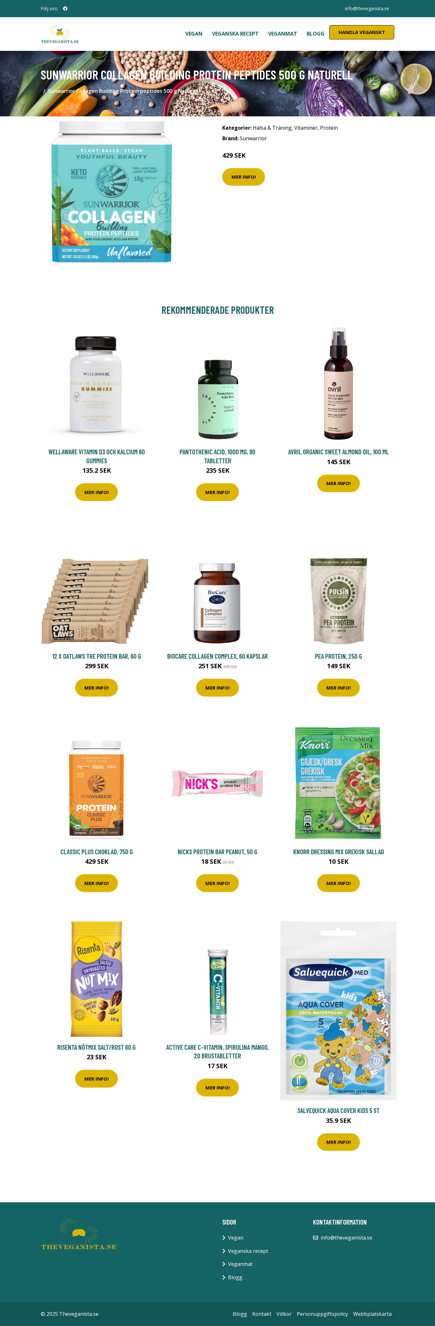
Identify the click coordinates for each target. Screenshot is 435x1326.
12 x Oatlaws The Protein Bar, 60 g (96, 656)
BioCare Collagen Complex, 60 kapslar (217, 656)
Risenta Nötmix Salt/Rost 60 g (96, 1047)
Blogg (315, 33)
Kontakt (261, 1313)
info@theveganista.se (367, 8)
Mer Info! (244, 177)
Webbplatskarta (372, 1313)
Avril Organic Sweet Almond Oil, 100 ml (338, 452)
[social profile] (65, 9)
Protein (329, 127)
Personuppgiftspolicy (322, 1313)
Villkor (284, 1313)
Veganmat (282, 33)
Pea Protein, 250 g (338, 656)
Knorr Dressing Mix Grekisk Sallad (338, 851)
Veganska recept (235, 33)
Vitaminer (305, 127)
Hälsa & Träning (272, 127)
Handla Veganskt (362, 32)
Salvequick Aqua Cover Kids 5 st (338, 1110)
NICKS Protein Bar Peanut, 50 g (217, 851)
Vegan (194, 33)
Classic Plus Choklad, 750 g (97, 851)
